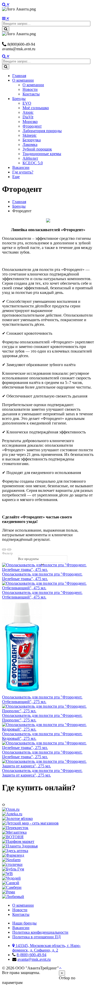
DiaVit (28, 117)
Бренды (19, 98)
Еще (16, 176)
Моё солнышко (36, 108)
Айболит (30, 158)
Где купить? (22, 172)
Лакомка (30, 144)
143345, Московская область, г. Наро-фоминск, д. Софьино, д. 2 (46, 947)
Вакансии (20, 167)
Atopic (28, 112)
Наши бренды (24, 923)
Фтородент (32, 126)
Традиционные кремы (42, 154)
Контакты (31, 94)
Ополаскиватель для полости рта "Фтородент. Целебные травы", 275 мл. (42, 754)
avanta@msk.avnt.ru (18, 49)
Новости (30, 89)
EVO (27, 103)
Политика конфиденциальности (40, 932)
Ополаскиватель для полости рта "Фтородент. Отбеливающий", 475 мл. (42, 594)
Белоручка (32, 140)
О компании (23, 80)
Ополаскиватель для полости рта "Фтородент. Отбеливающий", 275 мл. (42, 699)
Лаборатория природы (42, 131)
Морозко (30, 121)
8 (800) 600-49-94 (31, 955)
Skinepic (30, 135)
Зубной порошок (37, 149)
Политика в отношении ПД (36, 937)
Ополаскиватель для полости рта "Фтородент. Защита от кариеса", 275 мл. (42, 772)
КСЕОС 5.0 (33, 163)
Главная (19, 75)
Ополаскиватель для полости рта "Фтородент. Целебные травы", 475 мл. (42, 576)
